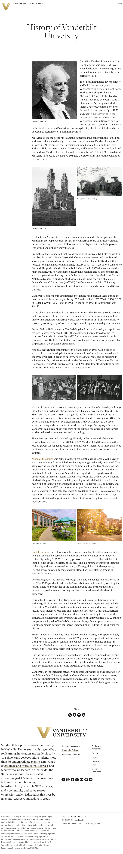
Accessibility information (24, 840)
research (28, 786)
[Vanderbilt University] (61, 732)
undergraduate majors (26, 761)
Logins (94, 758)
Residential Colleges (70, 750)
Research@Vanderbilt (71, 755)
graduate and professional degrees (26, 766)
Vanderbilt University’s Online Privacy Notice (81, 824)
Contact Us (79, 820)
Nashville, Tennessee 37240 (74, 817)
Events (95, 753)
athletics (46, 786)
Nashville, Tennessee (17, 749)
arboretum (8, 778)
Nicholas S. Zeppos (42, 458)
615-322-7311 (67, 820)
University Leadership (71, 746)
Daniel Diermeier (41, 552)
